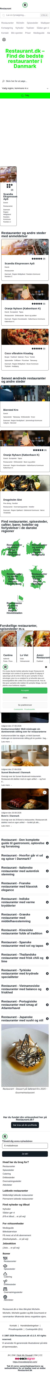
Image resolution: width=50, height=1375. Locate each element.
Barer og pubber (31, 315)
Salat (22, 659)
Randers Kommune (33, 274)
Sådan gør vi (9, 1213)
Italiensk (21, 357)
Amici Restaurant (43, 656)
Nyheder (7, 1209)
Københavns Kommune (36, 319)
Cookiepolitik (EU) (34, 1329)
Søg (27, 95)
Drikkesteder (19, 315)
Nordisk (15, 503)
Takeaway (33, 360)
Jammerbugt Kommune (33, 420)
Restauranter (8, 206)
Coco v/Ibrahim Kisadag (19, 353)
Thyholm (8, 366)
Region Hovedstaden (19, 319)
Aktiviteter (7, 1185)
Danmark (6, 210)
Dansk (5, 203)
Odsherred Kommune (31, 510)
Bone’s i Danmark (10, 816)
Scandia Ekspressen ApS (10, 196)
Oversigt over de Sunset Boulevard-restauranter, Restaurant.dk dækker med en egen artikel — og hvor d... (23, 779)
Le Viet (24, 655)
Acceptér (25, 690)
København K (9, 321)
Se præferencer (25, 705)
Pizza (27, 357)
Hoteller (31, 507)
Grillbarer (17, 360)
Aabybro (6, 423)
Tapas (21, 312)
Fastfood (14, 357)
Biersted (13, 423)
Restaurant (5, 9)
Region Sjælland (17, 510)
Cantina (8, 655)
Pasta (5, 661)
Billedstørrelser (10, 1232)
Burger (7, 357)
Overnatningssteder (21, 507)
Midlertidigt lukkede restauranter (18, 1195)
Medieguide (8, 1228)
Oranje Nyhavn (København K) (23, 308)
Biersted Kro (10, 409)
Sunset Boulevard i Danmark (15, 772)
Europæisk (14, 312)
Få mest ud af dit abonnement (17, 1235)
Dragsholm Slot (12, 499)
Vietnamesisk (24, 661)
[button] (46, 667)
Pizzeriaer (25, 360)
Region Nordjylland (17, 420)
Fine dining (7, 503)
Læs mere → (6, 742)
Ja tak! (25, 1154)
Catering (7, 1174)
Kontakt (13, 1326)
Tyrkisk (32, 357)
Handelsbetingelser (29, 1326)
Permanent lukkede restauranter (18, 1199)
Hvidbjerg (15, 366)
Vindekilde (7, 513)
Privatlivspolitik (29, 709)
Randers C (7, 222)
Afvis (25, 698)
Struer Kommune (32, 364)
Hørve (42, 510)
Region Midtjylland (18, 274)
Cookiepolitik (18, 709)
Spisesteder (9, 360)
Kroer (33, 417)
